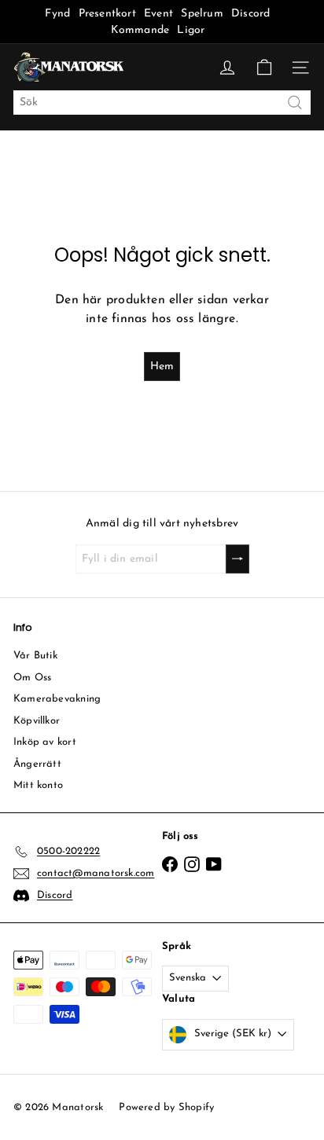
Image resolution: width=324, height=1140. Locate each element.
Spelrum (202, 14)
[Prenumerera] (237, 559)
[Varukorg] (264, 67)
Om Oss (32, 678)
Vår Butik (35, 656)
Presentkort (107, 14)
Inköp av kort (44, 742)
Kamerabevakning (57, 699)
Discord (250, 14)
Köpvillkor (36, 721)
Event (160, 14)
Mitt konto (38, 785)
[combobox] (162, 102)
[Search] (295, 102)
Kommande (140, 30)
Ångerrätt (37, 764)
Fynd (57, 14)
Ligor (190, 30)
